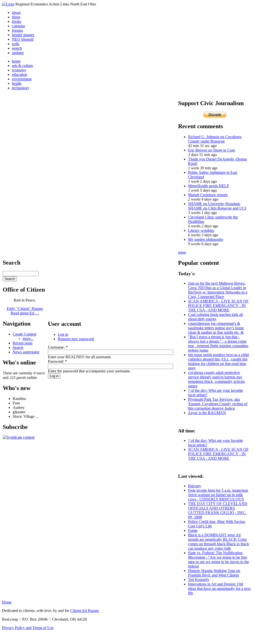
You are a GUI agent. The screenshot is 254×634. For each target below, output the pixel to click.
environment (22, 79)
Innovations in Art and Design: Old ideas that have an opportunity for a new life (219, 588)
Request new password (76, 339)
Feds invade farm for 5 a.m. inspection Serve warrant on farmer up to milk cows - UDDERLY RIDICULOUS (218, 494)
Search (18, 347)
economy (19, 70)
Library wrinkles (201, 230)
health (16, 83)
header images (23, 35)
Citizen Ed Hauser (84, 610)
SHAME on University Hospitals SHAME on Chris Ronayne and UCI (217, 206)
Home (7, 602)
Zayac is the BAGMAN (207, 413)
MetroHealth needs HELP (208, 186)
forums (17, 30)
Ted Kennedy (198, 579)
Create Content (24, 334)
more (182, 252)
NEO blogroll (22, 39)
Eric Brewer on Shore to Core (211, 150)
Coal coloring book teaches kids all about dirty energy (215, 316)
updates (18, 53)
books (16, 21)
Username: (58, 347)
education (19, 74)
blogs (16, 17)
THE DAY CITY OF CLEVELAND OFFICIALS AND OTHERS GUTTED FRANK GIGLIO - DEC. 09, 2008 (217, 510)
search (17, 48)
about (16, 12)
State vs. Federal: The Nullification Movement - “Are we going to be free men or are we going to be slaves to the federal (218, 559)
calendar (18, 26)
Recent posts (22, 343)
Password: (57, 361)
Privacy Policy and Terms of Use (28, 628)
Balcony (194, 486)
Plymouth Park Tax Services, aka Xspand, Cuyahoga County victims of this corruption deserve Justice (217, 403)
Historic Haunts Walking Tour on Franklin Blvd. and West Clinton (214, 573)
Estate (192, 530)
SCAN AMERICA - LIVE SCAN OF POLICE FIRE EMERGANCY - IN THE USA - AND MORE (218, 305)
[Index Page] (8, 4)
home (16, 61)
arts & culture (22, 65)
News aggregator (26, 352)
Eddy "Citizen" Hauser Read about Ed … (25, 310)
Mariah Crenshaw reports (208, 195)
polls (15, 44)
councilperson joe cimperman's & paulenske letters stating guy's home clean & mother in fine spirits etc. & (216, 327)
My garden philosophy (205, 239)
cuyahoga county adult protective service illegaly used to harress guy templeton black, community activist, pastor (216, 379)
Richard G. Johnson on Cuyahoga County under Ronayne (214, 139)
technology (20, 88)
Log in (63, 334)
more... (28, 338)
